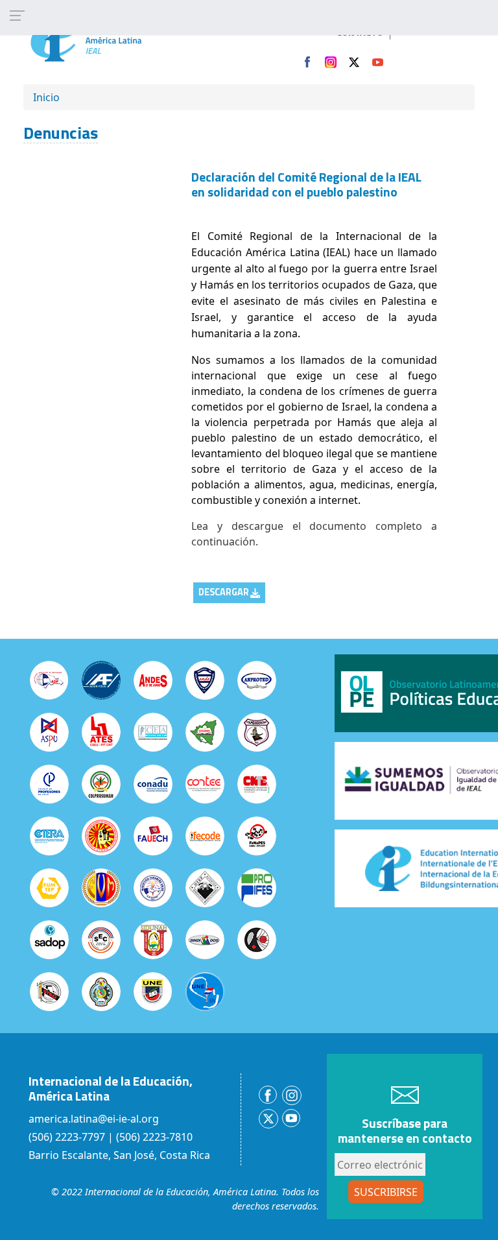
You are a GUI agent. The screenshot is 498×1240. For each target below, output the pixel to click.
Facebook (307, 62)
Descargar (223, 592)
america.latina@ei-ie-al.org (94, 1119)
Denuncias (60, 132)
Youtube (377, 62)
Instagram (330, 62)
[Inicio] (113, 37)
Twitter (354, 62)
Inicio (46, 97)
